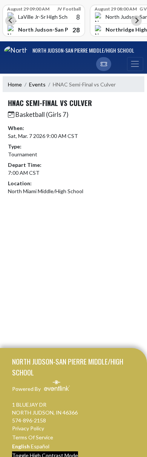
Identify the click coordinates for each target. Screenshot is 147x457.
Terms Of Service (32, 437)
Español (40, 446)
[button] (103, 64)
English (21, 446)
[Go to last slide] (10, 20)
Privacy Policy (28, 428)
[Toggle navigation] (135, 64)
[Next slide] (136, 20)
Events (37, 84)
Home (15, 84)
